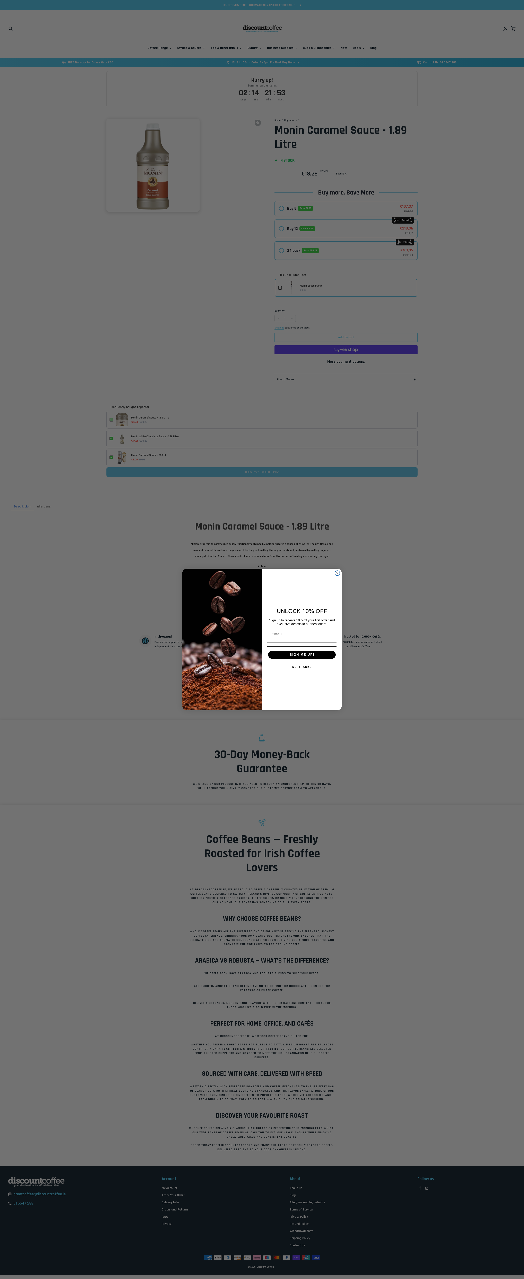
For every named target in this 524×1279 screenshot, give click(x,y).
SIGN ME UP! (302, 654)
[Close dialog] (337, 573)
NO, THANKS (302, 667)
